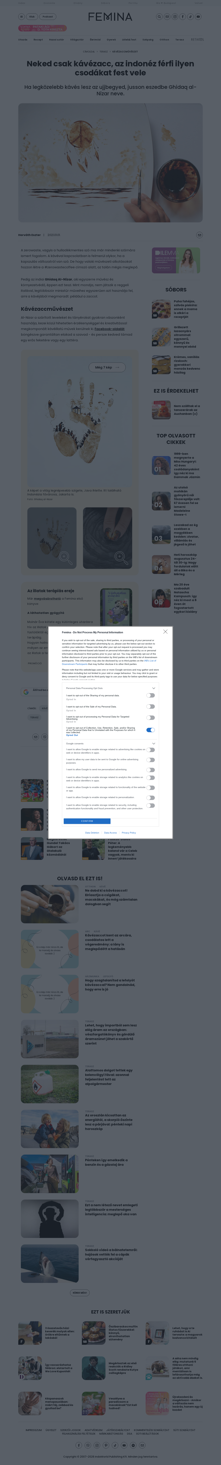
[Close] (166, 633)
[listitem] (110, 688)
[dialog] (110, 732)
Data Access (110, 832)
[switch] (150, 695)
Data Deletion (92, 832)
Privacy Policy (129, 832)
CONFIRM (87, 821)
